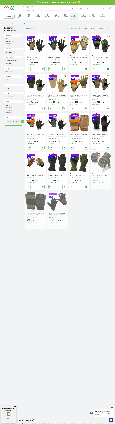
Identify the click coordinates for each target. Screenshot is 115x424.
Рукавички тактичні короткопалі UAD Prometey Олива (35, 214)
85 (7, 80)
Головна (6, 23)
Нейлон (9, 71)
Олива (9, 110)
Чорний (9, 112)
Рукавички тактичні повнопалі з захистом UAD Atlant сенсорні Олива (35, 96)
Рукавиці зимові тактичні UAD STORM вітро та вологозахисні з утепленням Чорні (101, 135)
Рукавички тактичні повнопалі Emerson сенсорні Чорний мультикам (56, 214)
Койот (9, 105)
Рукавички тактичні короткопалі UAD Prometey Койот (79, 135)
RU (78, 8)
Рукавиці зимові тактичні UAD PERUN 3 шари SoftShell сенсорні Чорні (56, 175)
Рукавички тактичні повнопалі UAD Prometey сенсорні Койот (57, 96)
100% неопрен (11, 96)
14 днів (9, 88)
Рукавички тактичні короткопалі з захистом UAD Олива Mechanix (57, 135)
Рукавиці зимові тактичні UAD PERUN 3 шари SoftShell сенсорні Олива (78, 175)
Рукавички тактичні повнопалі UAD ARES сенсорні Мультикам (79, 57)
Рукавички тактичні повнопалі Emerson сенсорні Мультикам (35, 175)
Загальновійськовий (12, 60)
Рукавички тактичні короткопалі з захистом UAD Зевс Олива (101, 175)
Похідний (9, 63)
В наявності (10, 52)
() (36, 59)
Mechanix (9, 41)
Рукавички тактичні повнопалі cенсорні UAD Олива (56, 57)
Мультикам (10, 107)
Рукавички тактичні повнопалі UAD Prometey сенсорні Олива (100, 57)
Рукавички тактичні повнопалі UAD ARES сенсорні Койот (78, 96)
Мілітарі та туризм (16, 23)
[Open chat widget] (111, 420)
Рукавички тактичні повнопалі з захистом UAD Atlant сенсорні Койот (100, 96)
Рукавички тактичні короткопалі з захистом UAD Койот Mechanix (35, 135)
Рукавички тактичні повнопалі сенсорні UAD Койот (35, 57)
